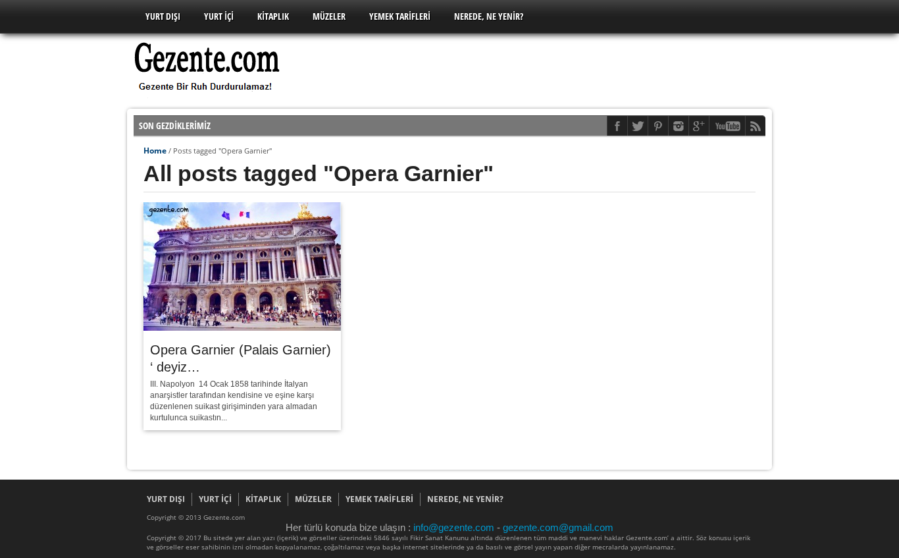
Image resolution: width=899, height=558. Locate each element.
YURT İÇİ (219, 16)
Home (155, 150)
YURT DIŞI (162, 16)
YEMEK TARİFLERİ (399, 16)
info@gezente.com (455, 527)
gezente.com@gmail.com (558, 527)
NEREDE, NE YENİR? (488, 16)
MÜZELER (329, 16)
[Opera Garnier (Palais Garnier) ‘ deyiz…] (242, 327)
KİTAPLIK (273, 16)
